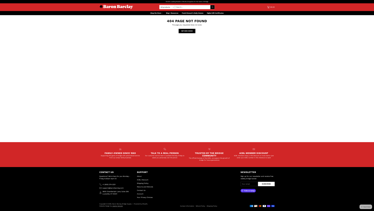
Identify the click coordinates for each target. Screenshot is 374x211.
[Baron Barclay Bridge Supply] (116, 7)
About (139, 176)
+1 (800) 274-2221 (109, 184)
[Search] (212, 7)
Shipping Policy (142, 183)
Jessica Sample (117, 206)
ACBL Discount (142, 180)
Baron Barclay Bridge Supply (121, 204)
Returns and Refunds (145, 187)
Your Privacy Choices (145, 197)
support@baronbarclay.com (113, 188)
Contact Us (141, 190)
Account (140, 194)
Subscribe (266, 184)
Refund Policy (200, 206)
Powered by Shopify (140, 204)
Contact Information (187, 206)
